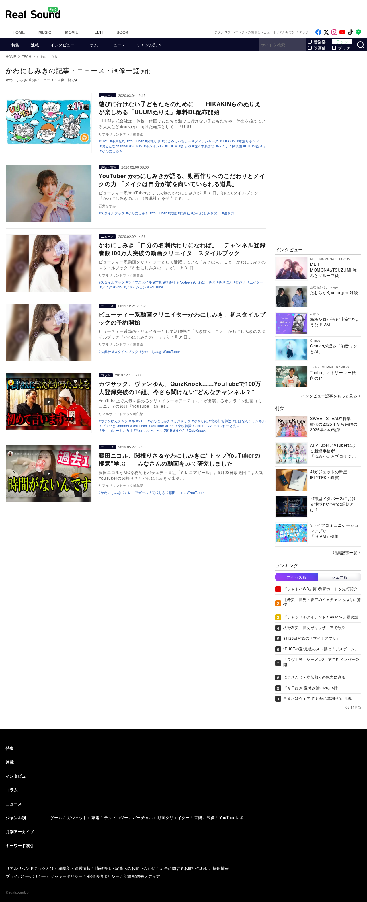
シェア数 (340, 577)
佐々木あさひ (204, 146)
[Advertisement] (222, 13)
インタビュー (62, 45)
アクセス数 (297, 577)
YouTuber (136, 141)
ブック (344, 48)
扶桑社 (185, 213)
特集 (15, 45)
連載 (35, 45)
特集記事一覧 (345, 552)
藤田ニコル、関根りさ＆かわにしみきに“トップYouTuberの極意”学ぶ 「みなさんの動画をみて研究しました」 (180, 459)
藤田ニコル (177, 492)
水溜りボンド (249, 141)
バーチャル (143, 817)
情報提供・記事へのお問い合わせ (125, 868)
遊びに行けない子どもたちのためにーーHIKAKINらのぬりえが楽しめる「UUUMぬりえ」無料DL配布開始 (180, 107)
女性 (173, 213)
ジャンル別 (147, 45)
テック (342, 41)
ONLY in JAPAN (207, 425)
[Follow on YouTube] (342, 32)
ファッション (136, 287)
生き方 (229, 213)
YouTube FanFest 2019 (154, 430)
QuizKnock (197, 430)
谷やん (180, 430)
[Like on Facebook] (318, 32)
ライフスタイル (140, 282)
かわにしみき (112, 151)
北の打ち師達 (221, 421)
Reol (171, 425)
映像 (211, 817)
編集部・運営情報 (74, 868)
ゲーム (56, 817)
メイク (107, 287)
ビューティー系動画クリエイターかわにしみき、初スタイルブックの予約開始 (182, 318)
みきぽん (226, 282)
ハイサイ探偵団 (230, 146)
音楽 (198, 817)
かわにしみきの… (207, 213)
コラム (92, 45)
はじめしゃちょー (177, 141)
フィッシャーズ (206, 141)
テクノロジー (116, 817)
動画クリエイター (249, 282)
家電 (95, 817)
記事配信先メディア (142, 876)
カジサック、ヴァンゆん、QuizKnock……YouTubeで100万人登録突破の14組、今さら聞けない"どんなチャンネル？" (180, 387)
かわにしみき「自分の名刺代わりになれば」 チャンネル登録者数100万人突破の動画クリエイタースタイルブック (182, 249)
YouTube (156, 287)
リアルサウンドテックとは (30, 868)
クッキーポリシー (66, 876)
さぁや (186, 146)
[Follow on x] (326, 32)
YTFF (142, 421)
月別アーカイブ (20, 831)
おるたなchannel (115, 146)
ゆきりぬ (201, 421)
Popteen (185, 282)
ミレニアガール (136, 492)
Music (44, 32)
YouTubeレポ (231, 817)
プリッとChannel (115, 425)
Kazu (105, 141)
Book (122, 32)
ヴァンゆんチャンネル (118, 421)
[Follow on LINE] (358, 32)
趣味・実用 (109, 167)
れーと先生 (231, 425)
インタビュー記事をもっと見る (329, 396)
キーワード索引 (20, 845)
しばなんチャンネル (250, 421)
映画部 (320, 48)
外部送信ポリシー (103, 876)
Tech (97, 32)
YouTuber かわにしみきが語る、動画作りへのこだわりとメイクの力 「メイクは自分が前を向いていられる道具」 (182, 179)
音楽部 (320, 41)
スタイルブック (113, 213)
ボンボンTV (155, 146)
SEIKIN (136, 146)
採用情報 (221, 868)
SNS (118, 287)
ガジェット (77, 817)
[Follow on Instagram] (334, 32)
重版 (158, 282)
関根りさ (154, 141)
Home (19, 32)
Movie (71, 32)
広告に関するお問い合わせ (184, 868)
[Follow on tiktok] (350, 32)
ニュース (118, 45)
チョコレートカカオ (117, 430)
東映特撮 (185, 425)
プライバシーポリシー (26, 876)
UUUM (172, 146)
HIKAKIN (228, 141)
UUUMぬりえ (255, 146)
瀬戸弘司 (119, 141)
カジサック (182, 421)
